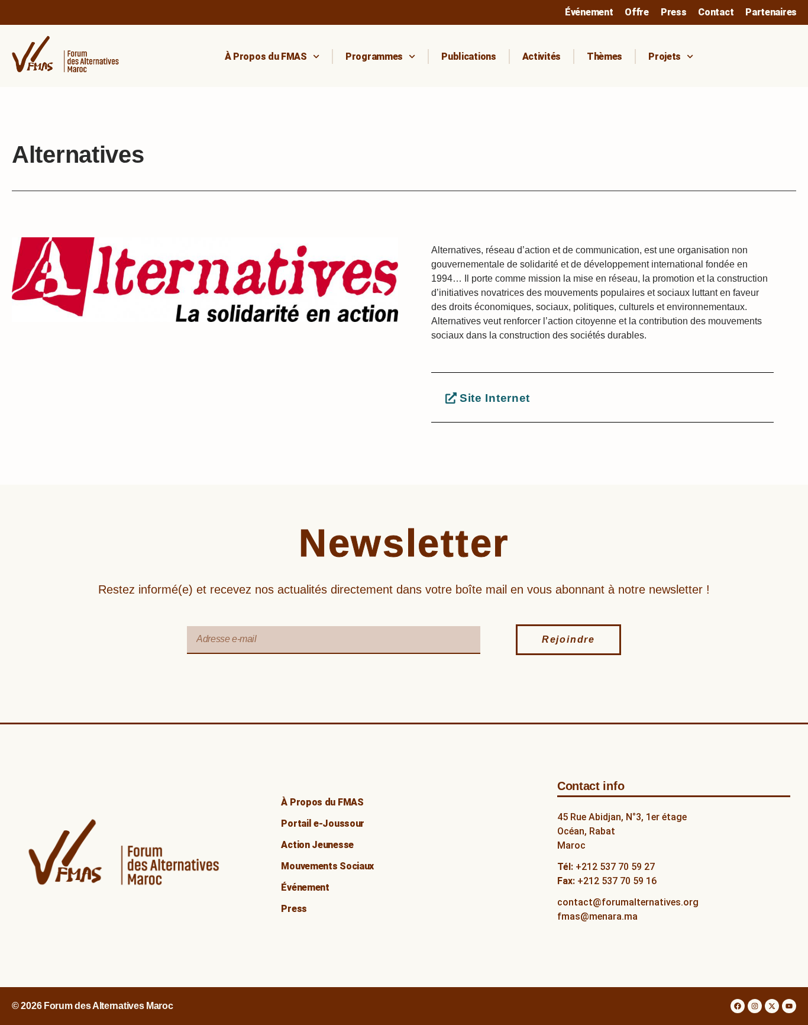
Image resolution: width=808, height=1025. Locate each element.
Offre (637, 12)
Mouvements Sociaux (327, 866)
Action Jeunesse (317, 844)
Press (674, 12)
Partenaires (771, 12)
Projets (664, 56)
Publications (468, 56)
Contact (715, 12)
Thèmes (604, 56)
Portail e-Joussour (322, 823)
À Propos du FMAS (266, 56)
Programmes (374, 56)
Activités (541, 56)
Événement (589, 12)
